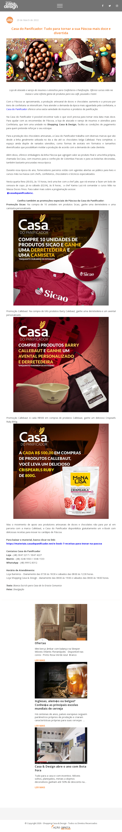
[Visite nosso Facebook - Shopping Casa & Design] (102, 5)
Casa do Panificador (16, 109)
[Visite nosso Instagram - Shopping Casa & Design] (117, 5)
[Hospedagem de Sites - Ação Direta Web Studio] (61, 827)
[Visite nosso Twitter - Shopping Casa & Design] (110, 5)
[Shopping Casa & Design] (10, 5)
